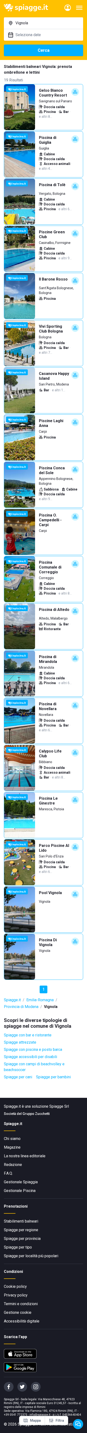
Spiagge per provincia (22, 1238)
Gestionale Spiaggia (21, 1182)
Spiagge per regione (21, 1230)
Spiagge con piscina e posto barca (33, 1049)
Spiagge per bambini (53, 1077)
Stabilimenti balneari (21, 1221)
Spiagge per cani (18, 1077)
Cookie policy (15, 1286)
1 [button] (44, 989)
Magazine (12, 1147)
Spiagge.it (12, 1000)
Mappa (35, 1420)
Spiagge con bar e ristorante (27, 1035)
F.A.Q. (8, 1173)
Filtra (60, 1420)
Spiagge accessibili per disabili (30, 1056)
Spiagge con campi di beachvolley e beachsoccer (34, 1067)
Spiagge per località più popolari (31, 1256)
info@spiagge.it (40, 1414)
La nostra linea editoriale (24, 1156)
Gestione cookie (17, 1312)
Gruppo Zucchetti (36, 1114)
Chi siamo (12, 1138)
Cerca (44, 50)
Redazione (13, 1164)
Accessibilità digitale (21, 1321)
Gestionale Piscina (20, 1190)
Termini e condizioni (21, 1304)
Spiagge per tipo (18, 1247)
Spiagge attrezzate (20, 1042)
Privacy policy (16, 1295)
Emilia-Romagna (40, 1000)
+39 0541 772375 (15, 1414)
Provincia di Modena (21, 1006)
